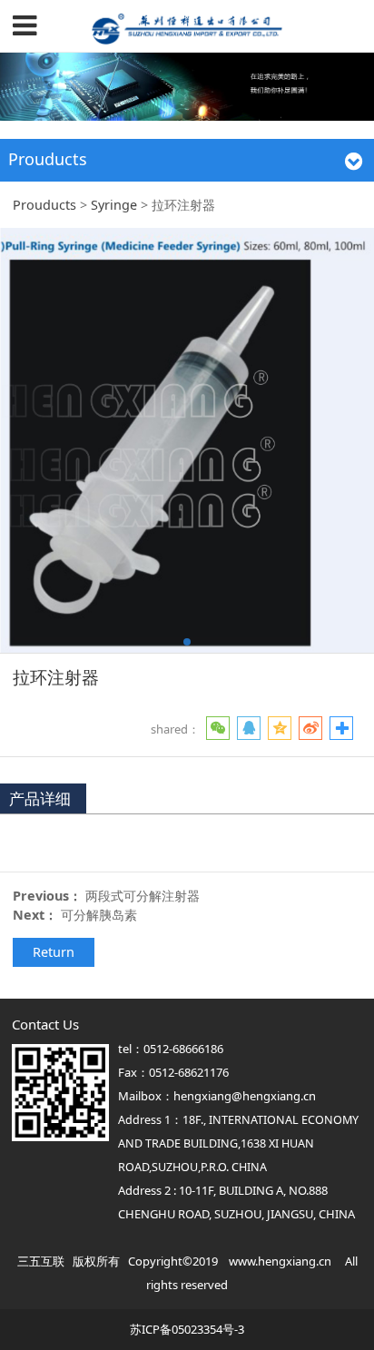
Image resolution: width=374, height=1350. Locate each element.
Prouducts (44, 204)
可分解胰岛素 (99, 914)
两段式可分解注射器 (142, 895)
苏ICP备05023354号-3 (187, 1329)
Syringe (114, 204)
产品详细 (40, 798)
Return (53, 952)
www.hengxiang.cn (280, 1261)
